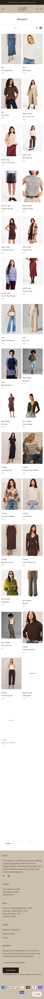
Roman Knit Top (6, 645)
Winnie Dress (5, 786)
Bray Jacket (26, 381)
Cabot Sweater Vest (29, 742)
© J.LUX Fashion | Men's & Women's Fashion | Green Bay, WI (22, 974)
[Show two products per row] (41, 28)
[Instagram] (9, 876)
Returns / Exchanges (11, 930)
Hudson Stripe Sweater (8, 296)
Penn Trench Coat (28, 116)
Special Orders (9, 933)
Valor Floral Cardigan (7, 516)
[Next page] (35, 841)
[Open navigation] (3, 9)
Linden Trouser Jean (29, 827)
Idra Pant (25, 603)
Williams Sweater (28, 209)
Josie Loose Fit (5, 827)
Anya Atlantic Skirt (7, 70)
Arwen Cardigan (28, 424)
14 (30, 841)
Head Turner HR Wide (8, 742)
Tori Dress (4, 424)
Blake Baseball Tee (7, 385)
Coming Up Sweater (29, 649)
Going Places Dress (7, 250)
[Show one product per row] (37, 28)
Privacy (5, 937)
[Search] (37, 9)
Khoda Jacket (5, 602)
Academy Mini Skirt (7, 209)
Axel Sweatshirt (27, 516)
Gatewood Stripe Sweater (30, 470)
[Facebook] (3, 876)
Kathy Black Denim (28, 786)
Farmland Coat (27, 250)
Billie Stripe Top (27, 158)
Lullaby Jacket (27, 695)
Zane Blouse (5, 115)
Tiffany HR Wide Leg (7, 340)
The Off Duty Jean (6, 695)
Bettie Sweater (27, 70)
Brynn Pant (26, 340)
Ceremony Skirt (27, 291)
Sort (15, 28)
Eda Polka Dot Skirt (7, 562)
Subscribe (11, 970)
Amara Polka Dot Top (29, 562)
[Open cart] (41, 9)
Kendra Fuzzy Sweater (8, 163)
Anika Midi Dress (6, 470)
